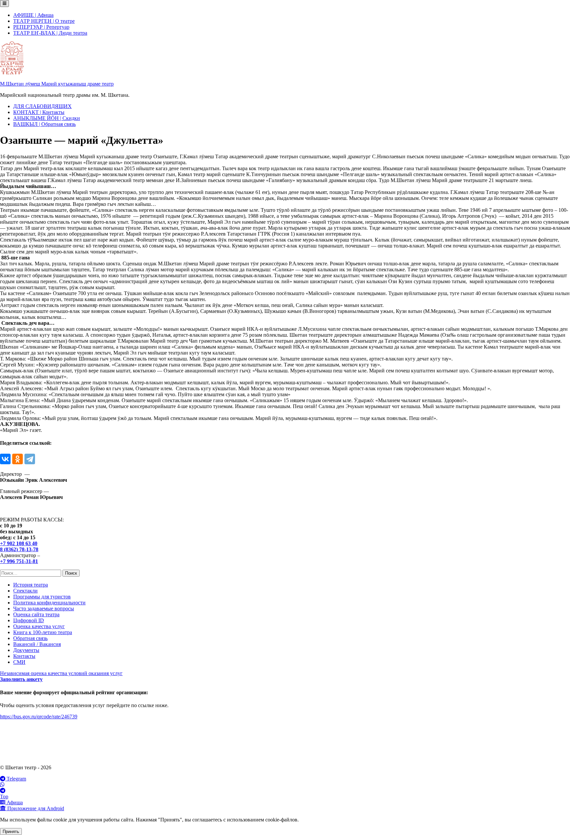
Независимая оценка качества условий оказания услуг (61, 673)
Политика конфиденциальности (49, 602)
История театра (30, 585)
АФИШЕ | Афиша (33, 15)
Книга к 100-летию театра (42, 632)
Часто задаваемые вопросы (43, 608)
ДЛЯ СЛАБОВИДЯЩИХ (42, 106)
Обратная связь (30, 638)
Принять (11, 831)
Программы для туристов (42, 596)
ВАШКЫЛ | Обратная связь (44, 124)
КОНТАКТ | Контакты (38, 112)
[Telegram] (29, 459)
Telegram (15, 778)
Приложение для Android (35, 808)
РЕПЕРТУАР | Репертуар (41, 27)
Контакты (24, 656)
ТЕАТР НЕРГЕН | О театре (44, 21)
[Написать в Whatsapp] (285, 785)
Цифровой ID (28, 620)
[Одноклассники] (17, 459)
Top (4, 796)
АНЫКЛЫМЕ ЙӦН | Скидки (46, 118)
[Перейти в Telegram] (285, 791)
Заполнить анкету (21, 679)
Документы (26, 650)
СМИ (19, 662)
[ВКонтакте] (5, 459)
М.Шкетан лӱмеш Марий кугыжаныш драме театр (57, 84)
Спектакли (25, 590)
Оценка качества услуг (39, 626)
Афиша (14, 802)
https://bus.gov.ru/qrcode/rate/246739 (38, 716)
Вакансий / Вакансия (37, 644)
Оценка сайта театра (36, 614)
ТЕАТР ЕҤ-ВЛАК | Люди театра (50, 33)
